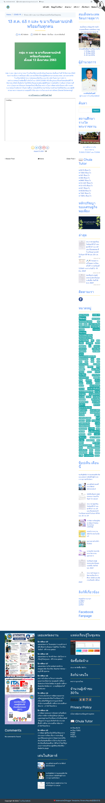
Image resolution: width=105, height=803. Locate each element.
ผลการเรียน (96, 402)
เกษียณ (81, 343)
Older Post (71, 159)
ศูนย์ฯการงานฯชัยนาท (85, 445)
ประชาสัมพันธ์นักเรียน (86, 392)
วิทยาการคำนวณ (95, 437)
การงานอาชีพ (95, 327)
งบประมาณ (82, 349)
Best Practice (84, 315)
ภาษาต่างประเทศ (95, 412)
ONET (82, 601)
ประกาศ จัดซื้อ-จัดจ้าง (78, 668)
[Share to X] (36, 147)
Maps (42, 1)
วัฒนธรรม (82, 434)
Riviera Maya (85, 801)
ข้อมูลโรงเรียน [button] (56, 7)
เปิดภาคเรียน (95, 399)
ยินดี (98, 418)
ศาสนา (81, 440)
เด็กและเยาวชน (83, 359)
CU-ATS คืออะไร (86, 186)
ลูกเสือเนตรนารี (94, 431)
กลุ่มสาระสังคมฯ (84, 327)
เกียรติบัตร (89, 343)
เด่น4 (86, 361)
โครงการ (97, 346)
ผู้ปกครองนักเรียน (85, 408)
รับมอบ (88, 421)
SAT (73, 735)
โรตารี (98, 428)
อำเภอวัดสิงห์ (89, 455)
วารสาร (97, 434)
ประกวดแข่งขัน (95, 386)
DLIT (82, 603)
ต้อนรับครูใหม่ (83, 364)
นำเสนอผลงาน (84, 378)
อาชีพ (81, 455)
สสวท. (81, 448)
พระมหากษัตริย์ (95, 410)
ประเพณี (81, 397)
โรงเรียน (91, 429)
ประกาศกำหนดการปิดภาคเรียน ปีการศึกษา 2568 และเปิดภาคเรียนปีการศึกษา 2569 (89, 577)
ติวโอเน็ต (81, 367)
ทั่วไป (98, 367)
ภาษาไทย (81, 415)
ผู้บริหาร (82, 405)
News (44, 34)
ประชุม (97, 392)
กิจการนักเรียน (83, 340)
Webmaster (60, 801)
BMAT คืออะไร (85, 180)
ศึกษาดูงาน (96, 443)
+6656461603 (10, 1)
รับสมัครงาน (96, 421)
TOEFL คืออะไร (85, 196)
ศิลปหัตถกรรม (90, 440)
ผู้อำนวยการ (83, 410)
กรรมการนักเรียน (94, 324)
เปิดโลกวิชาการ (83, 402)
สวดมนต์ (97, 445)
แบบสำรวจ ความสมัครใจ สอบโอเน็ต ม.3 (93, 534)
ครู (90, 346)
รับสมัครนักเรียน (84, 423)
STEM (80, 324)
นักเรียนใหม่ (96, 375)
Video (85, 324)
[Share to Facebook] (40, 147)
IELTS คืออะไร (85, 170)
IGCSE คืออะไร (85, 191)
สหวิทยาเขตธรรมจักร (93, 448)
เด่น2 (98, 359)
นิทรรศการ (97, 377)
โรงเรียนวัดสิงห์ (24, 801)
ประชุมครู (82, 394)
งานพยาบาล (82, 351)
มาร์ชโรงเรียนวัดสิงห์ (85, 418)
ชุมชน (81, 354)
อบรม (91, 453)
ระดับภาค (82, 421)
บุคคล (81, 383)
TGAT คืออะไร (85, 193)
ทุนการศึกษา (96, 369)
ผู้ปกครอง (97, 405)
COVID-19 (17, 15)
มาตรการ (97, 415)
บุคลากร (89, 383)
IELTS (74, 737)
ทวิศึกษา (90, 367)
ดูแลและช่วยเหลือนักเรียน (87, 356)
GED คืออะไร (85, 178)
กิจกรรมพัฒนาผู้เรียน (85, 335)
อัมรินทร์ (97, 453)
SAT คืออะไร (85, 175)
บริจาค (97, 380)
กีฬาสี (98, 340)
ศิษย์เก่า (81, 443)
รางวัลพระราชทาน (84, 426)
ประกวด (81, 385)
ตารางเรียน (96, 364)
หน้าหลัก (46, 7)
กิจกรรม (82, 332)
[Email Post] (45, 151)
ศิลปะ (98, 440)
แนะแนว (88, 380)
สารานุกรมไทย (77, 681)
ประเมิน (88, 397)
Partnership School (85, 322)
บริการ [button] (76, 7)
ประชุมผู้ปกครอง (94, 394)
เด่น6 (98, 361)
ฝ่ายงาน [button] (68, 7)
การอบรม (96, 329)
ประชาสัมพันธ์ (59, 34)
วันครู (89, 434)
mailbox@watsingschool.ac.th (28, 1)
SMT (98, 321)
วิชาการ (82, 437)
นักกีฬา (97, 372)
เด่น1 (92, 359)
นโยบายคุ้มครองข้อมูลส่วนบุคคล (82, 714)
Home (8, 15)
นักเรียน (50, 34)
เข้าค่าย (97, 343)
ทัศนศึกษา (82, 369)
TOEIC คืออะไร (85, 173)
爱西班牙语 (96, 801)
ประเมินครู (96, 397)
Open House (96, 319)
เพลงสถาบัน (82, 412)
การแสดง (81, 329)
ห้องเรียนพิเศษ (83, 453)
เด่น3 (80, 361)
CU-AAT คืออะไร (86, 183)
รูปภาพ (98, 426)
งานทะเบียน (96, 349)
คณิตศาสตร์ (82, 346)
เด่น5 (92, 361)
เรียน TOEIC (76, 730)
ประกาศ (81, 389)
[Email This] (32, 147)
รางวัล (97, 423)
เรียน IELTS (76, 728)
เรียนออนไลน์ (83, 428)
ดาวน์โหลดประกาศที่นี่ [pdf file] (40, 95)
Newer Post (10, 159)
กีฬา (92, 340)
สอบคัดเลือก (83, 450)
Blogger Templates (72, 801)
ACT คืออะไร (85, 188)
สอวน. (91, 450)
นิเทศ (80, 380)
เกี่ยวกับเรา (86, 7)
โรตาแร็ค (81, 431)
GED (73, 733)
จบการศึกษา (96, 351)
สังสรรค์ (97, 450)
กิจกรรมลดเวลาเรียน (85, 338)
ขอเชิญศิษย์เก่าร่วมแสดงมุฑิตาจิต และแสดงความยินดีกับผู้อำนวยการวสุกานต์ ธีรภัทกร (89, 477)
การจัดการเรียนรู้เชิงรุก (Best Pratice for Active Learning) (93, 524)
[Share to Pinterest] (44, 147)
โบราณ (98, 383)
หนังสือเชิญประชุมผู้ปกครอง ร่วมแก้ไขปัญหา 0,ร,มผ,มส (93, 496)
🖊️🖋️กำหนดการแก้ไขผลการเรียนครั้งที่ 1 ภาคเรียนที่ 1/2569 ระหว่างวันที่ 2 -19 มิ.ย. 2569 (89, 266)
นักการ (90, 372)
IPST (82, 605)
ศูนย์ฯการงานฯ (85, 599)
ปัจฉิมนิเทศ (82, 399)
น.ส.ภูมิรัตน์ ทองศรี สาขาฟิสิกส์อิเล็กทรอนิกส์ (93, 486)
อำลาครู (97, 455)
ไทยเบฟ (81, 372)
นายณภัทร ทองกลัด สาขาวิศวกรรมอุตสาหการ (93, 553)
